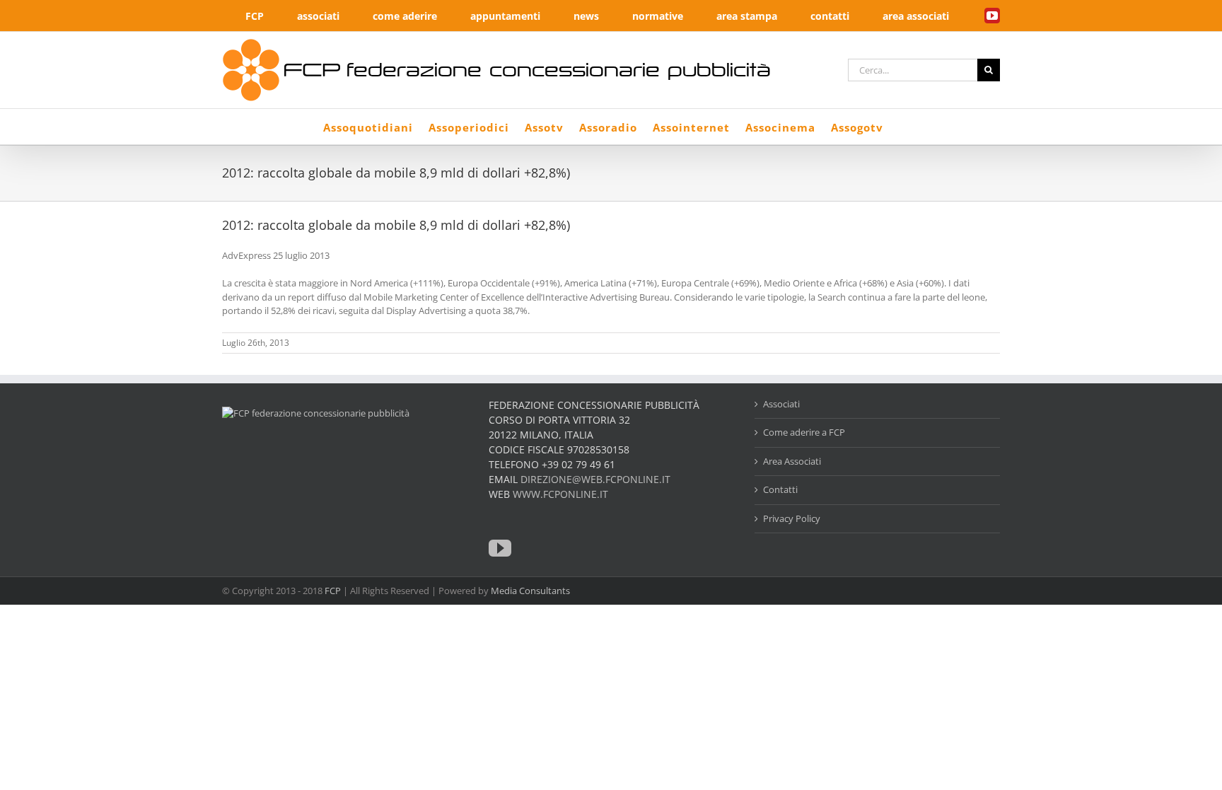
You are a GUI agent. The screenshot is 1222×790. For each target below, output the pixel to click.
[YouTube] (500, 548)
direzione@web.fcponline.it (595, 479)
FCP (333, 590)
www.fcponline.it (560, 494)
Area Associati (792, 461)
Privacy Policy (791, 518)
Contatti (780, 489)
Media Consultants (530, 590)
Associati (781, 403)
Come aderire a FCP (804, 432)
